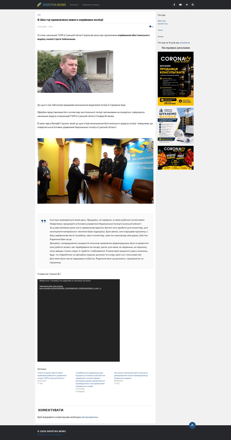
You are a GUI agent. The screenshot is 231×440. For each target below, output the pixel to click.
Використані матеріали (49, 434)
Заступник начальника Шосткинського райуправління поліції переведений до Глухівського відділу (131, 375)
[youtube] (180, 4)
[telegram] (186, 4)
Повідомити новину (90, 4)
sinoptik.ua (185, 42)
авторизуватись (90, 417)
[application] (78, 320)
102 (39, 15)
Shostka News (56, 431)
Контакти (74, 4)
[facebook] (174, 4)
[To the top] (192, 425)
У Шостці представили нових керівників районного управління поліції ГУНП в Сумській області (51, 375)
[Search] (192, 4)
